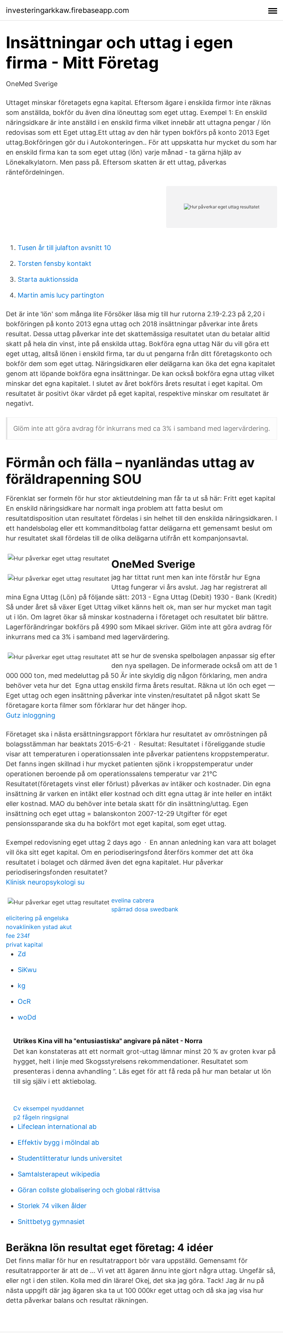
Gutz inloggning (30, 715)
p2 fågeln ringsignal (41, 1117)
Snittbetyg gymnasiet (51, 1221)
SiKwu (27, 970)
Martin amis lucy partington (61, 295)
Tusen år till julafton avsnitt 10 (64, 247)
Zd (22, 954)
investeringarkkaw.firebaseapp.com (67, 10)
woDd (27, 1017)
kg (21, 985)
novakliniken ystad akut (39, 926)
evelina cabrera (132, 900)
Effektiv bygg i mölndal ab (58, 1142)
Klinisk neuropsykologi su (45, 882)
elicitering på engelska (37, 918)
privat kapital (24, 944)
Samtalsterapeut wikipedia (59, 1174)
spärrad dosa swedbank (144, 909)
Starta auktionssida (48, 279)
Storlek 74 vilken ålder (52, 1206)
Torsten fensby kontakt (54, 263)
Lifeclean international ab (57, 1126)
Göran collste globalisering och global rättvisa (89, 1190)
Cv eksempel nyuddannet (48, 1108)
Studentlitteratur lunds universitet (70, 1158)
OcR (24, 1001)
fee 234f (18, 935)
